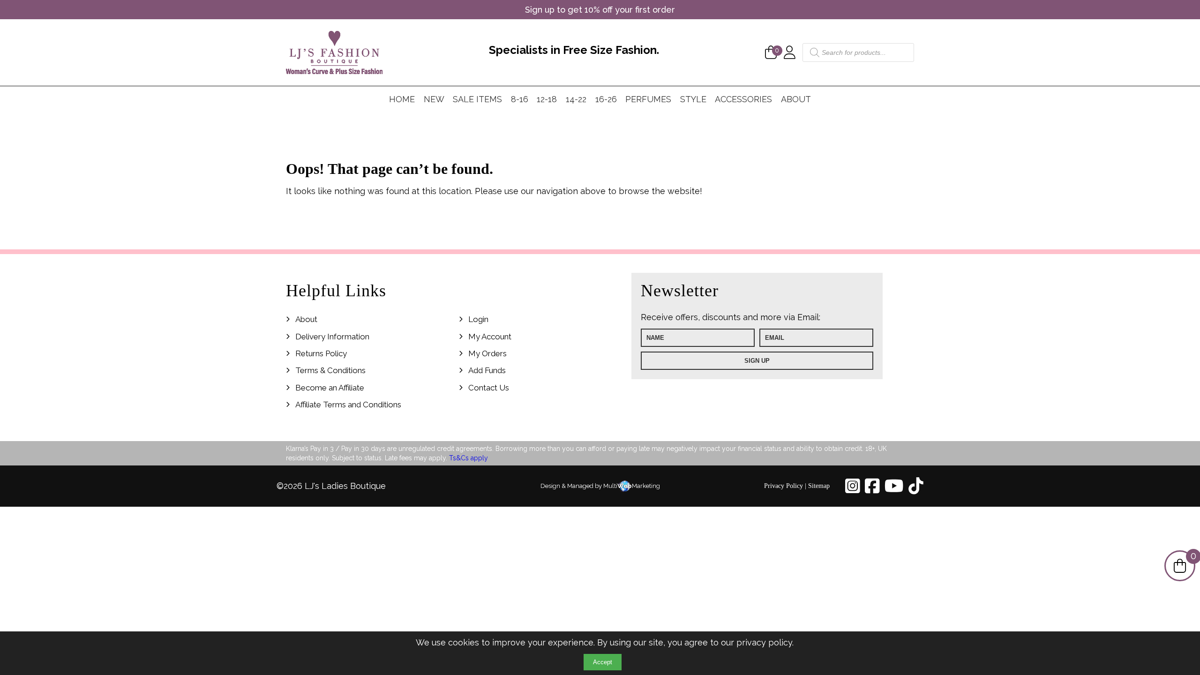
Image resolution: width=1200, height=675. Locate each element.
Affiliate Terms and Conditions (348, 404)
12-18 (547, 99)
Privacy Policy (783, 485)
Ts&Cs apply (468, 458)
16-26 (606, 99)
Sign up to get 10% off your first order (600, 10)
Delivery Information (332, 336)
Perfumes (648, 99)
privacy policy (764, 642)
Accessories (743, 99)
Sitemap (819, 485)
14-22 (576, 99)
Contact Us (488, 387)
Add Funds (487, 370)
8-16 (519, 99)
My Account (489, 336)
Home (402, 99)
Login (478, 319)
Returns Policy (321, 353)
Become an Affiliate (329, 387)
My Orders (487, 353)
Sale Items (477, 99)
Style (693, 99)
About (796, 99)
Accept (602, 662)
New (434, 99)
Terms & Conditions (330, 370)
